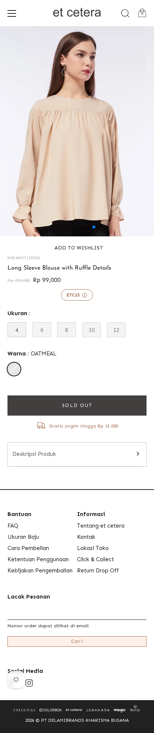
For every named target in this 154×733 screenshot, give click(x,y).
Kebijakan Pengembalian (40, 570)
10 (92, 330)
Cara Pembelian (28, 548)
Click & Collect (95, 559)
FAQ (12, 525)
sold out (77, 405)
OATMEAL (14, 369)
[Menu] (12, 13)
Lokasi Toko (93, 548)
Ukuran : (18, 313)
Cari (77, 641)
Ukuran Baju (23, 537)
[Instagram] (29, 682)
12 (116, 330)
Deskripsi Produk (34, 454)
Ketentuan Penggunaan (38, 559)
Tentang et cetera (100, 525)
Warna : (31, 353)
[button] (77, 248)
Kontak (86, 537)
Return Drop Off (98, 570)
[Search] (125, 13)
